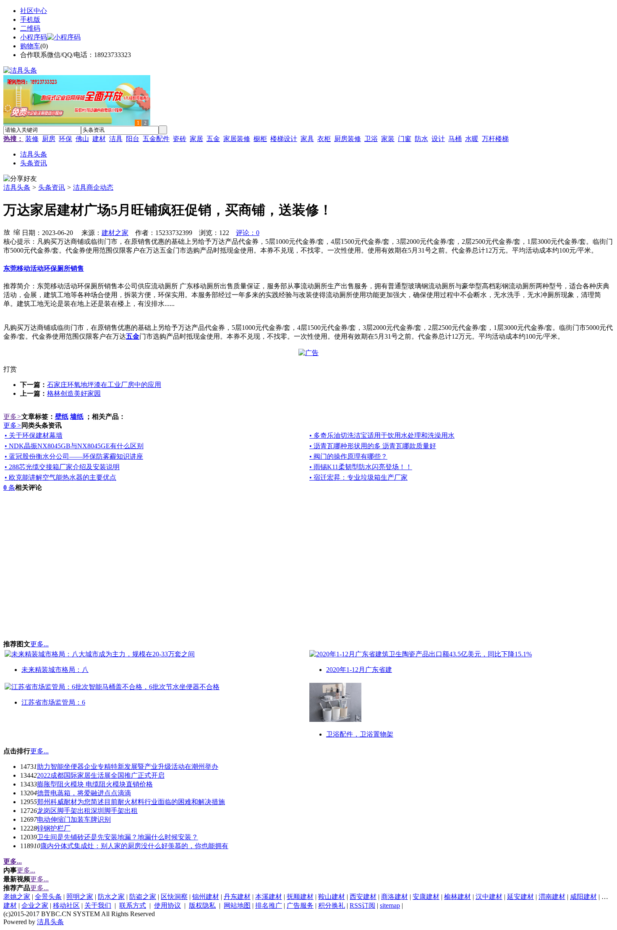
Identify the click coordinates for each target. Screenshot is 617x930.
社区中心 (33, 10)
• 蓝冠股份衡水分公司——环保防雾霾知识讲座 (74, 456)
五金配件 (156, 138)
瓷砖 (179, 138)
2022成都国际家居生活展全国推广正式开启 (101, 775)
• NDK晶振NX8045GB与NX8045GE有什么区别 (74, 445)
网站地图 (237, 905)
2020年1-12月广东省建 (359, 669)
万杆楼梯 (495, 138)
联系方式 (132, 905)
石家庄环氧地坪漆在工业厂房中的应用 (104, 384)
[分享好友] (20, 179)
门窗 (404, 138)
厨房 (48, 138)
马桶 (455, 138)
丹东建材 (237, 896)
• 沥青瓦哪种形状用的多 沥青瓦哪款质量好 (372, 445)
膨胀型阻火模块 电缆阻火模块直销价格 (95, 784)
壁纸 (61, 416)
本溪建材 (268, 896)
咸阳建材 (583, 896)
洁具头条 (16, 187)
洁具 (116, 138)
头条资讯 (51, 187)
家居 (196, 138)
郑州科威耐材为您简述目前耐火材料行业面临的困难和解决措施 (131, 801)
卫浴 (371, 138)
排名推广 (268, 905)
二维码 (30, 28)
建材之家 (115, 232)
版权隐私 (202, 905)
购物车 (30, 46)
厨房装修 (347, 138)
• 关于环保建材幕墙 (34, 435)
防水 (421, 138)
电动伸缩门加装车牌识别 (74, 819)
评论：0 (247, 232)
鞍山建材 (331, 896)
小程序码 (33, 37)
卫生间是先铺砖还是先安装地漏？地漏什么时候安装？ (117, 837)
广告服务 (300, 905)
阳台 (132, 138)
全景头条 (48, 896)
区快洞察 (174, 896)
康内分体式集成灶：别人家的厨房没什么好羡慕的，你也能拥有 (134, 845)
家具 (307, 138)
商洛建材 (394, 896)
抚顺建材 (300, 896)
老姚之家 (16, 896)
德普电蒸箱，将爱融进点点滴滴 (84, 793)
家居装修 (236, 138)
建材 (99, 138)
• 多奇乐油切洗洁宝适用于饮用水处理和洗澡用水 (382, 435)
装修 (32, 138)
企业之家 (34, 905)
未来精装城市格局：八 (55, 669)
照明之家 (79, 896)
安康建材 (426, 896)
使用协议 (167, 905)
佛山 (82, 138)
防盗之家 (142, 896)
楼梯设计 (283, 138)
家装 (388, 138)
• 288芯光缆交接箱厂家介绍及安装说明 (62, 466)
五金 (213, 138)
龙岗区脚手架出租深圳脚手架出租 (87, 810)
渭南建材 (552, 896)
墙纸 (77, 416)
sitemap (390, 905)
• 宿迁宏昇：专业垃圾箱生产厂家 (358, 477)
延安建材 (520, 896)
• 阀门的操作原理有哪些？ (348, 456)
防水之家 (111, 896)
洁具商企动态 (93, 187)
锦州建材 (205, 896)
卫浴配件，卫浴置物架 (359, 734)
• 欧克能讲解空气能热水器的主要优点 (60, 477)
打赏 (10, 369)
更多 (12, 416)
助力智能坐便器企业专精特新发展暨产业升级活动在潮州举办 (127, 766)
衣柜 (324, 138)
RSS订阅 (362, 905)
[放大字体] (6, 231)
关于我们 (97, 905)
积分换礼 (331, 905)
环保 (65, 138)
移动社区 (66, 905)
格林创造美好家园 (74, 393)
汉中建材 (489, 896)
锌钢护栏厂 (54, 828)
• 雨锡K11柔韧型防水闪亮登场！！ (360, 466)
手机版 (30, 19)
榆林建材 (457, 896)
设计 (438, 138)
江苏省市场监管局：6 (53, 702)
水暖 (471, 138)
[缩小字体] (16, 231)
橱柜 (260, 138)
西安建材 (363, 896)
